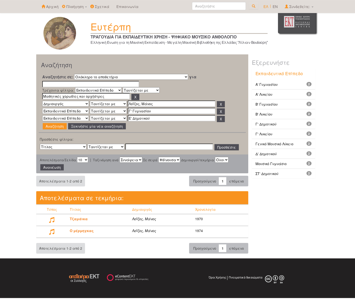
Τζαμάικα (79, 218)
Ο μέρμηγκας (82, 230)
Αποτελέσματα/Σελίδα (58, 160)
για (192, 77)
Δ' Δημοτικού (266, 153)
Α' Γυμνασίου (267, 84)
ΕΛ (265, 6)
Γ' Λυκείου (264, 133)
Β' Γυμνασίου (267, 104)
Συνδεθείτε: (299, 6)
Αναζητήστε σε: (57, 77)
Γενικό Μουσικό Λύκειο (274, 143)
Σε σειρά (150, 160)
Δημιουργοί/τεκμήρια (197, 160)
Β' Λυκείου (264, 114)
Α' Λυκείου (264, 94)
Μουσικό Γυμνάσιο (271, 163)
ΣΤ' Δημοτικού (267, 173)
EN (275, 6)
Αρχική (51, 6)
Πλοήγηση (75, 6)
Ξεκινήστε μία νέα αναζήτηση (97, 126)
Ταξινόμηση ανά (106, 160)
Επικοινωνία (127, 6)
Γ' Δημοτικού (266, 124)
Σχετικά (101, 6)
